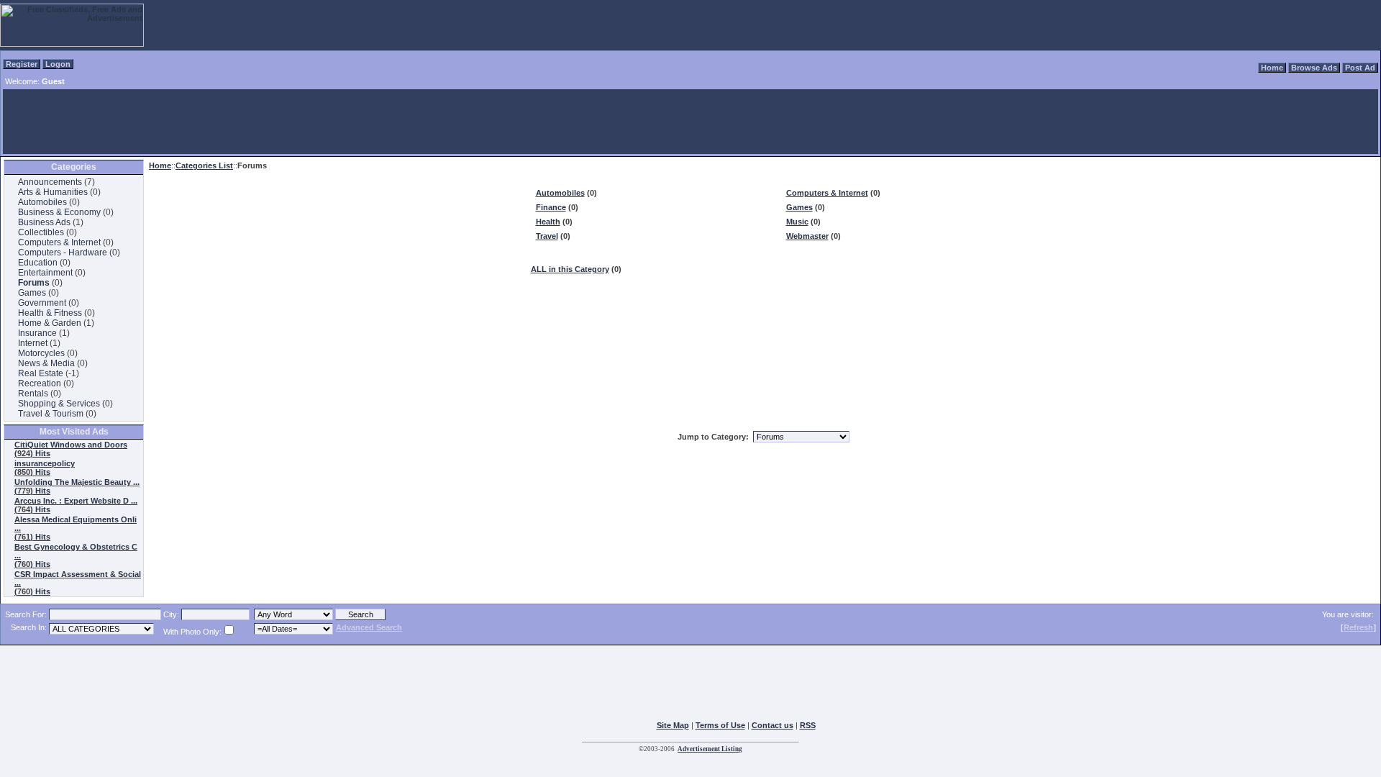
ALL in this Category (570, 269)
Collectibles (41, 232)
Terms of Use (720, 725)
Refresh (1358, 627)
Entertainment (45, 273)
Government (42, 303)
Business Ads (44, 222)
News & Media (46, 363)
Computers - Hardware (62, 252)
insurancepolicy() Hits (44, 467)
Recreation (39, 383)
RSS (808, 725)
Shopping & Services (59, 404)
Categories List (204, 165)
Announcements (50, 182)
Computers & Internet (59, 242)
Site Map (673, 725)
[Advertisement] (690, 121)
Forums (34, 283)
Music (797, 221)
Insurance (37, 333)
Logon (57, 64)
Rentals (33, 393)
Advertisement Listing (710, 749)
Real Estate (40, 373)
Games (32, 293)
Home (1272, 67)
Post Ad (1360, 67)
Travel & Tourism (50, 414)
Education (38, 263)
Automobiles (42, 202)
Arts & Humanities (53, 192)
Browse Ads (1314, 67)
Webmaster (807, 236)
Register (21, 64)
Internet (32, 343)
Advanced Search (369, 627)
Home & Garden (49, 323)
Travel (547, 236)
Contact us (772, 725)
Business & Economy (59, 212)
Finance (551, 207)
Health (548, 221)
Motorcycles (41, 353)
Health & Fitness (50, 313)
